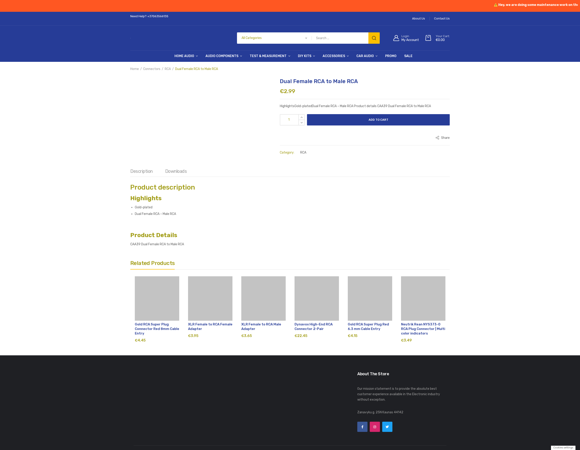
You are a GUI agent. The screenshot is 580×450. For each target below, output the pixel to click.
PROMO (390, 56)
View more (302, 446)
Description (141, 171)
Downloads (176, 171)
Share (445, 138)
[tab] (141, 172)
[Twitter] (387, 427)
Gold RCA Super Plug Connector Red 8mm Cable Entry (157, 328)
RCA (168, 69)
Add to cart (378, 119)
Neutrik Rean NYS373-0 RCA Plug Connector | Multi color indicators (423, 328)
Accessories (334, 56)
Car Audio (365, 56)
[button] (136, 85)
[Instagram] (375, 427)
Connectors (151, 69)
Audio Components (221, 56)
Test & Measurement (268, 56)
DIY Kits (304, 56)
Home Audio (184, 56)
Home (134, 69)
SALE (408, 56)
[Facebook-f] (362, 427)
